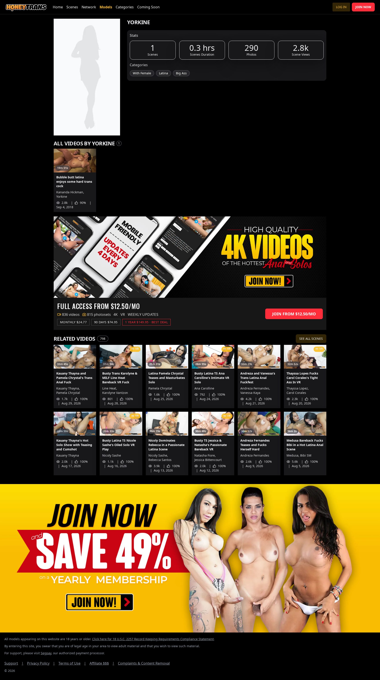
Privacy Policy (41, 663)
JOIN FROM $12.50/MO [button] (294, 313)
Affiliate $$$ (102, 663)
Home (58, 7)
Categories (125, 7)
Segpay (46, 653)
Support (14, 663)
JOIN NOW (363, 7)
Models (106, 7)
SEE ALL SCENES (311, 338)
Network (89, 7)
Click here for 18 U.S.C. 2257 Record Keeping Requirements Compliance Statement (153, 639)
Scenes (72, 7)
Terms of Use (72, 663)
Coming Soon (148, 7)
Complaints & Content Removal (144, 663)
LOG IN (341, 7)
